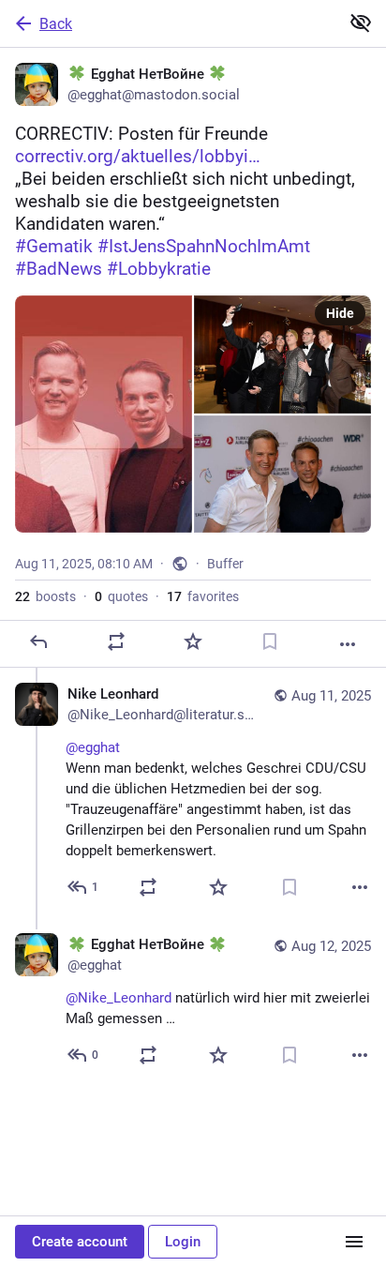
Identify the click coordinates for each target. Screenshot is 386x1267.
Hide (340, 313)
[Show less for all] (360, 22)
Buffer (225, 563)
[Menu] (354, 1241)
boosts (45, 596)
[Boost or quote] (116, 641)
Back (55, 24)
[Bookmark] (270, 641)
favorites (203, 596)
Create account (79, 1241)
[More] (347, 644)
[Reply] (38, 641)
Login (182, 1241)
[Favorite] (193, 641)
